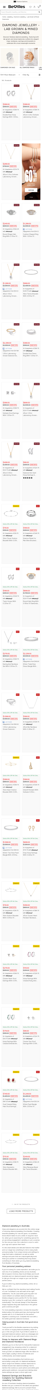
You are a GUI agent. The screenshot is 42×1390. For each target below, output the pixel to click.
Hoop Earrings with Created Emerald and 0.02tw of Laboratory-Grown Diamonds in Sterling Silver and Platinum (10, 1043)
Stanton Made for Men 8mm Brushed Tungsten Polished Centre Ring (30, 539)
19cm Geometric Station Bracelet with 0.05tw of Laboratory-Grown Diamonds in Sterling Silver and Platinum (10, 1168)
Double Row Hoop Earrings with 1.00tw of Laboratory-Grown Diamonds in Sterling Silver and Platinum (11, 116)
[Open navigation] (4, 7)
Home (4, 17)
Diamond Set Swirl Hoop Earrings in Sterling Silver (29, 474)
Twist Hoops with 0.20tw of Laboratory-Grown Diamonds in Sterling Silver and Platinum (10, 602)
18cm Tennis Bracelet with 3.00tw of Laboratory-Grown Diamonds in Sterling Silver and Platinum (30, 295)
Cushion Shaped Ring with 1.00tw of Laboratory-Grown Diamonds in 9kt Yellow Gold (30, 235)
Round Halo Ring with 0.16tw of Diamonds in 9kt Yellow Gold (31, 602)
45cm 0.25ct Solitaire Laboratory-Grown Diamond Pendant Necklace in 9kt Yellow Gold (31, 116)
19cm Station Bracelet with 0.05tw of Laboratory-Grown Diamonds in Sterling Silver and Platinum (11, 917)
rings (4, 1254)
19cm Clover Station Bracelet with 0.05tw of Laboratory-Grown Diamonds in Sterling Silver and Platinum (11, 539)
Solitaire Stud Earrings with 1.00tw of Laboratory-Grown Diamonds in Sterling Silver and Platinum (11, 414)
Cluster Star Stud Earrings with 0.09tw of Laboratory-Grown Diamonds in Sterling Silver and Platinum (31, 1043)
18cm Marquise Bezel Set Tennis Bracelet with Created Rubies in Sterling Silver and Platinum (30, 1168)
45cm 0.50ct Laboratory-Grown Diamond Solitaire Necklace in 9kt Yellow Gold (11, 474)
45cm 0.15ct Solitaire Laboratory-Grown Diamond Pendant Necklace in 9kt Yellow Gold (11, 176)
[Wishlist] (30, 7)
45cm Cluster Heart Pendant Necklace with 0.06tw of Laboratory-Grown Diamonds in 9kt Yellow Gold (30, 917)
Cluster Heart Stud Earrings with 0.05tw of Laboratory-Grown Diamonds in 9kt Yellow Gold (11, 980)
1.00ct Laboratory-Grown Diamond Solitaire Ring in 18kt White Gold (10, 728)
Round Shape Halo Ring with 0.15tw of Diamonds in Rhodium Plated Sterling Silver (10, 235)
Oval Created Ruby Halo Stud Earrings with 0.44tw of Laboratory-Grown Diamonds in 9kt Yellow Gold (9, 1105)
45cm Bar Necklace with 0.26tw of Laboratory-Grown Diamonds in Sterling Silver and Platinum (30, 728)
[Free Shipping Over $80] (12, 1)
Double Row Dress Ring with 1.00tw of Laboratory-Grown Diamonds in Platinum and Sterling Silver (30, 355)
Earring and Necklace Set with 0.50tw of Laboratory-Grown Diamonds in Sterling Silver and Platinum (10, 665)
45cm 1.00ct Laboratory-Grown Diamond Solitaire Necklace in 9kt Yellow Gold (31, 414)
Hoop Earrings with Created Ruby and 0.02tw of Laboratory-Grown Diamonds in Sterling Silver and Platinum (30, 980)
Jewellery (10, 17)
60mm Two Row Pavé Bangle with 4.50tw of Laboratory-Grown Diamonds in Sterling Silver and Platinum (11, 854)
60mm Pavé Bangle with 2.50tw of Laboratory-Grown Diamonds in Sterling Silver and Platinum (30, 1105)
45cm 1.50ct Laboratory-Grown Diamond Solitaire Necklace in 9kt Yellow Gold (11, 295)
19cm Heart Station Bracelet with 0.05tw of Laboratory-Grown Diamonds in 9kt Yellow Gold (11, 791)
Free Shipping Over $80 (22, 1)
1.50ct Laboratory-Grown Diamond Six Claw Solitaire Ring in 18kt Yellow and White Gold (11, 355)
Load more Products (21, 1211)
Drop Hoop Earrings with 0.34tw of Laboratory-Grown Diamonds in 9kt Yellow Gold (30, 854)
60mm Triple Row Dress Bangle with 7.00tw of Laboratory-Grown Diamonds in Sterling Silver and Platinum (30, 665)
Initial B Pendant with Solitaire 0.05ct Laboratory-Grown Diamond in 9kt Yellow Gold (31, 791)
